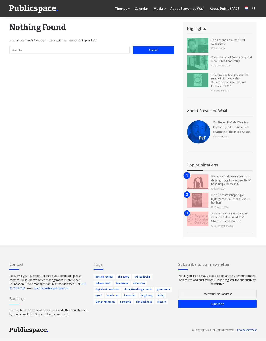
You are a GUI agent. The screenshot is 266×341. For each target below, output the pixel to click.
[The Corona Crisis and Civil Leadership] (197, 45)
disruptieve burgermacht (138, 289)
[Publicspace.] (33, 9)
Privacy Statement (247, 330)
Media (158, 8)
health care (113, 295)
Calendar (141, 8)
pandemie (125, 301)
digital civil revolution (107, 289)
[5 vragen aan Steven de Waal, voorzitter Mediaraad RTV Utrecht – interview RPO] (197, 219)
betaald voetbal (104, 276)
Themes (121, 8)
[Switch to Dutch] (246, 8)
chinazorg (123, 276)
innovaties (130, 295)
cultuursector (103, 283)
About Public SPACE (224, 8)
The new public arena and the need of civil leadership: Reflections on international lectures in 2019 (229, 80)
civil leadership (142, 276)
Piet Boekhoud (144, 301)
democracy (122, 283)
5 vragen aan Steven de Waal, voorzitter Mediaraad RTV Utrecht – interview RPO (230, 217)
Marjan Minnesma (105, 301)
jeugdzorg (146, 295)
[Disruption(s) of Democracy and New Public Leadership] (197, 62)
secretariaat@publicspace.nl (51, 288)
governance (163, 289)
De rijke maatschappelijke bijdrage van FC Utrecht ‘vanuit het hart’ (230, 198)
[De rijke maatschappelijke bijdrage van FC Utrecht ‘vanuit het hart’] (197, 200)
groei (99, 295)
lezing (161, 295)
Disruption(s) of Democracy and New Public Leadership (231, 59)
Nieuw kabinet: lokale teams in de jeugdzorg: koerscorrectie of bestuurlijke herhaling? (231, 180)
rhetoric (161, 301)
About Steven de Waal (187, 8)
